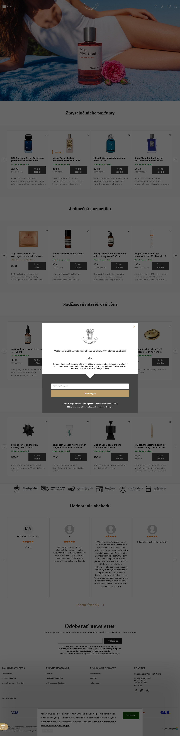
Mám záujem (90, 394)
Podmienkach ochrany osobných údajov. (97, 407)
